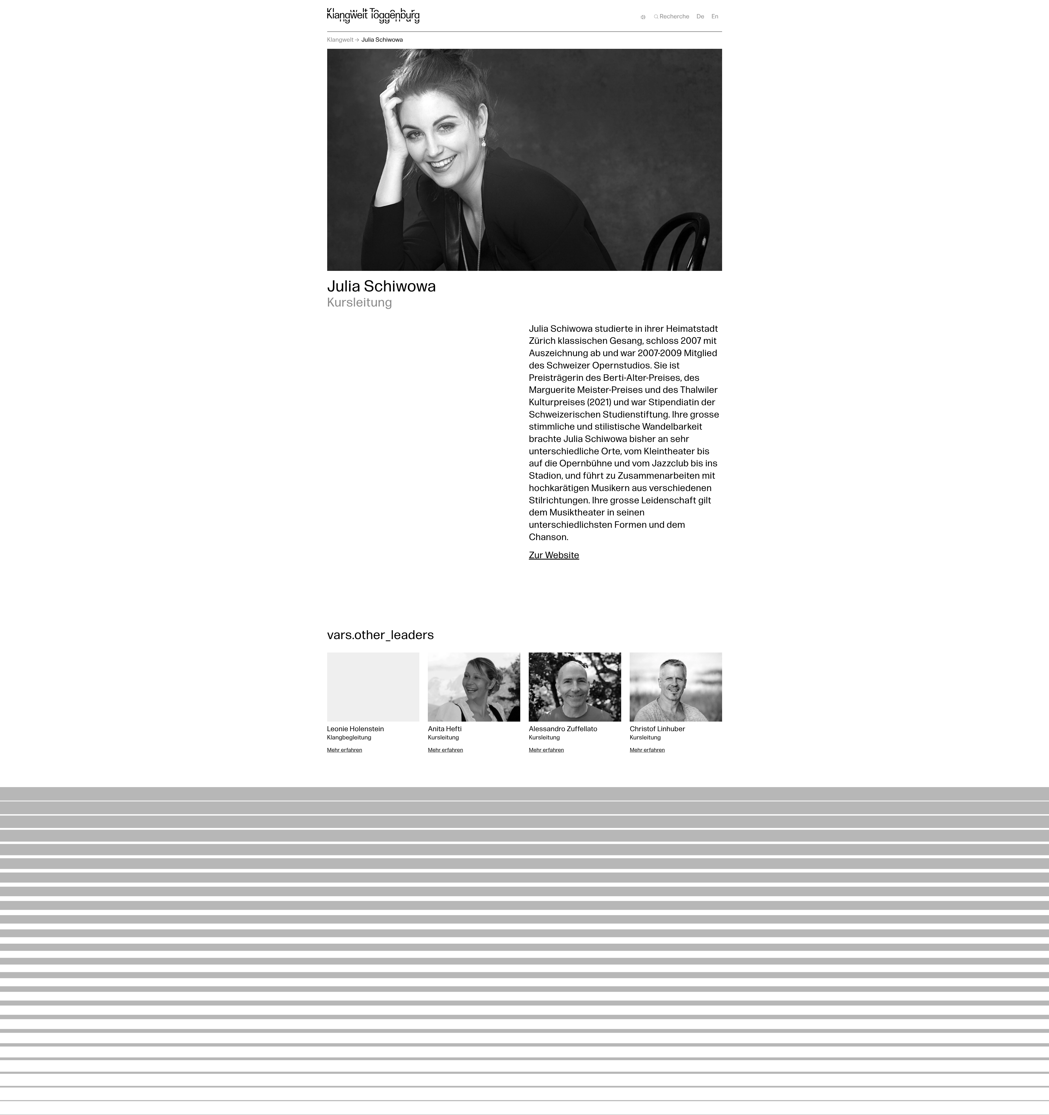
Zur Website (554, 556)
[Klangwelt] (373, 16)
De (700, 17)
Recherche (674, 17)
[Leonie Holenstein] (373, 703)
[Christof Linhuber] (676, 703)
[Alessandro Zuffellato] (575, 703)
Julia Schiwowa (382, 40)
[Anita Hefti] (474, 703)
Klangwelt (340, 40)
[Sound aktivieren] (643, 17)
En (714, 17)
